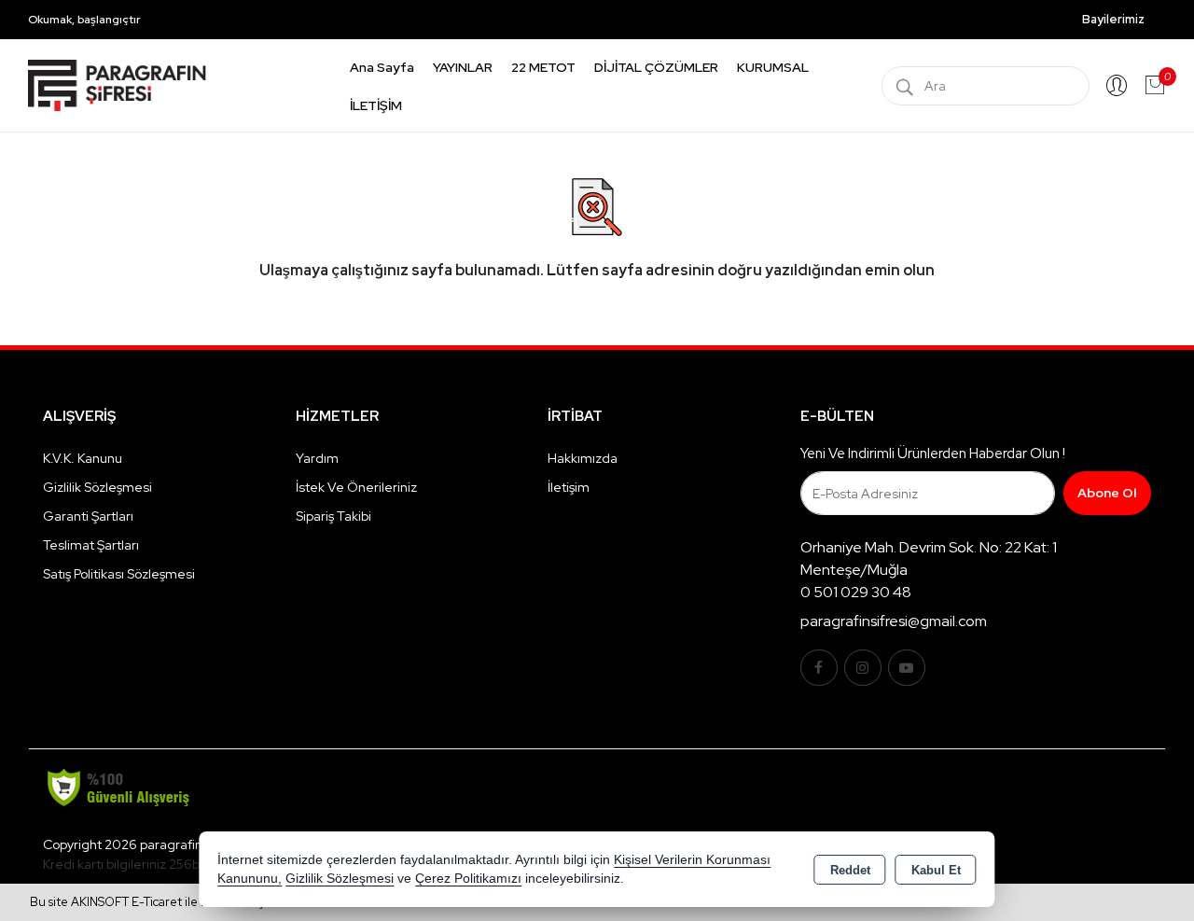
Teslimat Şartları (91, 545)
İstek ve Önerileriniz (356, 487)
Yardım (317, 458)
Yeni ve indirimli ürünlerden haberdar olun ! (932, 453)
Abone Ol (1106, 492)
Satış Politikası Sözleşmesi (119, 573)
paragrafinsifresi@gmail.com (893, 621)
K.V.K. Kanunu (82, 458)
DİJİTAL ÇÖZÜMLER (656, 67)
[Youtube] (906, 667)
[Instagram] (863, 667)
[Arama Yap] (905, 86)
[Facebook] (819, 667)
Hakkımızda (583, 458)
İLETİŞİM (376, 105)
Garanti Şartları (88, 516)
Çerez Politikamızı (468, 879)
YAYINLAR (463, 67)
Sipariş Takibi (333, 516)
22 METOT (543, 67)
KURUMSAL (773, 67)
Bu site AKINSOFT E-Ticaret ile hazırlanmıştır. (154, 902)
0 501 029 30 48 (855, 592)
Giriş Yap (1117, 85)
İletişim (569, 487)
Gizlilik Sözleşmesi (97, 487)
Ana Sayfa (382, 67)
